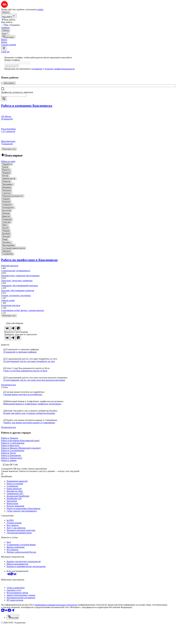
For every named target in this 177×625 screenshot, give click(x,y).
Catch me (5, 52)
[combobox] (14, 95)
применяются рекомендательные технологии (56, 605)
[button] (4, 40)
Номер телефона (12, 60)
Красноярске (9, 83)
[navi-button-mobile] (4, 48)
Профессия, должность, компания (17, 92)
